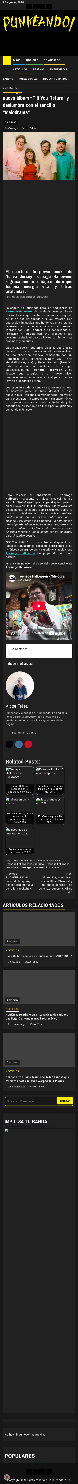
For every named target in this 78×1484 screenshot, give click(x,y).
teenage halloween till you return (41, 867)
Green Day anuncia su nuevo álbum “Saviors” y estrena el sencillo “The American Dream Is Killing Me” (55, 883)
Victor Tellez (30, 128)
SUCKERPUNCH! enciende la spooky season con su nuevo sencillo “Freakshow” (20, 881)
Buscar (65, 1100)
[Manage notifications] (7, 1477)
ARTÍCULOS (20, 69)
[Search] (72, 60)
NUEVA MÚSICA (28, 78)
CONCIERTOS (52, 60)
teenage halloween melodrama (25, 864)
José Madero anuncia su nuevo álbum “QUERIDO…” (39, 956)
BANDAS (8, 78)
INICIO (17, 60)
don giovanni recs (24, 860)
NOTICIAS (32, 60)
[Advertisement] (39, 42)
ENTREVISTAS (58, 69)
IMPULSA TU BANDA (54, 78)
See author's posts (24, 732)
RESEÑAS (39, 69)
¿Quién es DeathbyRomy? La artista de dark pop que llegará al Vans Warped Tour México (37, 1016)
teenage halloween (49, 860)
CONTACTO (10, 88)
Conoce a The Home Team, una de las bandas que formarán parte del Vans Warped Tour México (37, 1079)
